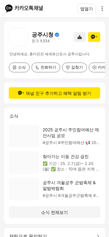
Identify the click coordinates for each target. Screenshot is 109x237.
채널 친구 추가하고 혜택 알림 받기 (58, 93)
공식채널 (56, 34)
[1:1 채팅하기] (80, 37)
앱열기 (86, 8)
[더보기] (100, 8)
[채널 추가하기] (94, 37)
